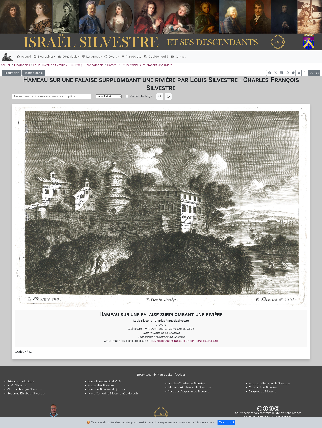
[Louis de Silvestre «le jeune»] (92, 17)
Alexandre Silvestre (101, 385)
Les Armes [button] (93, 56)
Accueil (25, 56)
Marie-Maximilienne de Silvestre (189, 387)
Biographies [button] (45, 56)
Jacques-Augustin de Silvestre (188, 391)
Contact (180, 56)
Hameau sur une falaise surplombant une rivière (139, 65)
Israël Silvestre (16, 385)
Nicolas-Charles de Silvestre (186, 383)
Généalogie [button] (69, 56)
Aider (181, 374)
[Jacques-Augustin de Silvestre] (232, 17)
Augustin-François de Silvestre (269, 383)
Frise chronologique (20, 381)
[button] (269, 73)
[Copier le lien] (304, 73)
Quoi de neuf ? (157, 56)
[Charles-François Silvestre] (65, 17)
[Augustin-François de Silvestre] (258, 17)
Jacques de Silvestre (262, 391)
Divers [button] (112, 56)
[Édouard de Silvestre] (284, 17)
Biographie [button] (11, 72)
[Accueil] (148, 42)
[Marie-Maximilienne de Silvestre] (206, 17)
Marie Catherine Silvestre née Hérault (113, 393)
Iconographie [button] (33, 72)
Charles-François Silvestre (24, 389)
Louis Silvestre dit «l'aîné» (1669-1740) (57, 65)
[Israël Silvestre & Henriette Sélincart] (26, 17)
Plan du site (133, 56)
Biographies (22, 65)
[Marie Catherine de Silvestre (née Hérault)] (118, 17)
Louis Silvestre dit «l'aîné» (105, 381)
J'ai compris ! (226, 422)
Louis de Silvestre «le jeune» (106, 389)
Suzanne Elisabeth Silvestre (26, 393)
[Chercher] (159, 96)
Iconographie (94, 65)
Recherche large (141, 96)
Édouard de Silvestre (263, 387)
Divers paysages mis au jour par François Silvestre (185, 340)
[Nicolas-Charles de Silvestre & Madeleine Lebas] (164, 17)
